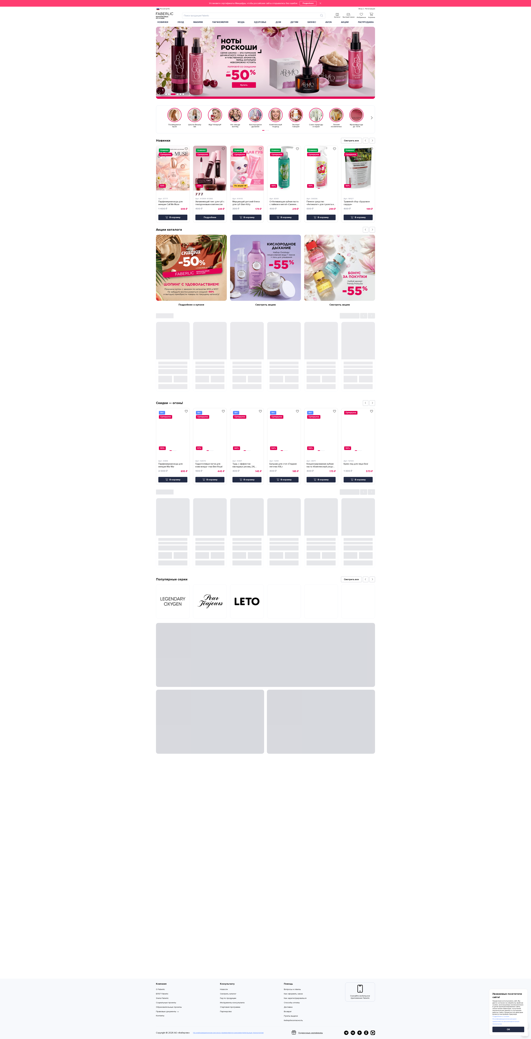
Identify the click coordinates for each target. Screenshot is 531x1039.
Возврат (287, 1011)
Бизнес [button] (312, 22)
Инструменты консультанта (232, 1002)
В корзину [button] (174, 217)
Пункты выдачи (291, 1016)
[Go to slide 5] (268, 130)
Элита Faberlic (162, 998)
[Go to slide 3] (266, 130)
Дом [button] (278, 22)
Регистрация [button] (370, 9)
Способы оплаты (292, 1002)
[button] (265, 3)
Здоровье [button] (260, 22)
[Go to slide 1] (263, 130)
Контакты (160, 1015)
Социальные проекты (166, 1002)
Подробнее (308, 3)
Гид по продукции (228, 998)
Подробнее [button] (210, 217)
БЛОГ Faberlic (162, 994)
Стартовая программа (230, 1007)
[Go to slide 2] (265, 130)
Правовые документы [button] (166, 1011)
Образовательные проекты (169, 1007)
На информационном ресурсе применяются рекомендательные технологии (228, 1033)
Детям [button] (294, 22)
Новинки (162, 22)
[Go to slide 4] (267, 130)
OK (508, 1029)
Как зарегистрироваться (295, 998)
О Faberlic (160, 989)
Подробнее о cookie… (501, 1016)
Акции (345, 22)
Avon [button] (328, 22)
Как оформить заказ (293, 994)
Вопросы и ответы (292, 989)
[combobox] (251, 15)
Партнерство (226, 1011)
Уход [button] (181, 22)
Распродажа (366, 22)
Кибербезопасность (293, 1020)
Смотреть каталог (228, 994)
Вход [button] (360, 9)
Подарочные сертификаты (310, 1033)
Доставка (288, 1007)
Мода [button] (241, 22)
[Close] (320, 3)
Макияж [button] (198, 22)
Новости (224, 989)
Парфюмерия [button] (220, 22)
